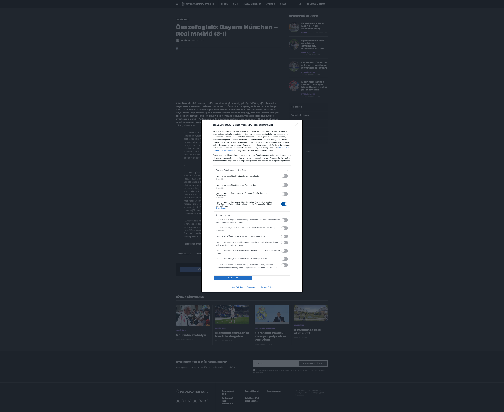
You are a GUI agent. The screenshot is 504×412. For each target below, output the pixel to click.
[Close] (297, 125)
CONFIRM (233, 278)
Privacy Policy (267, 287)
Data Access (252, 287)
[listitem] (252, 170)
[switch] (284, 176)
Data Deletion (237, 287)
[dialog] (252, 206)
